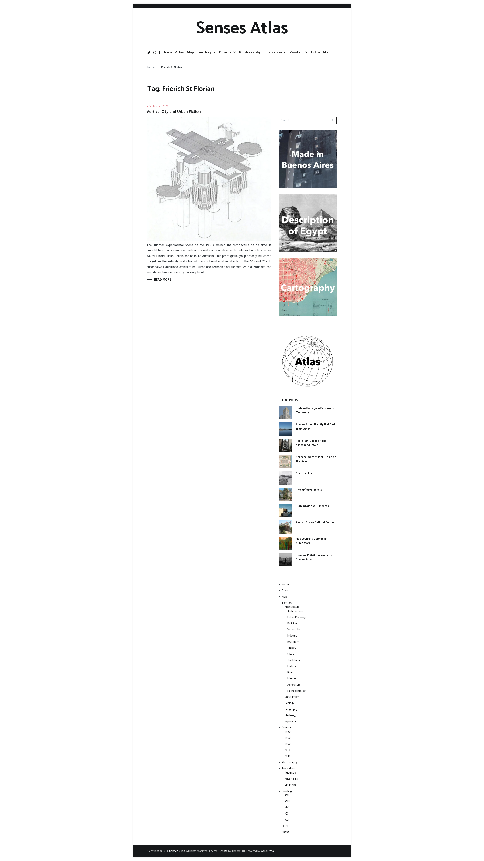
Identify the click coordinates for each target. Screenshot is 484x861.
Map (190, 52)
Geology (289, 703)
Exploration (291, 721)
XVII (287, 795)
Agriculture (294, 684)
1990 (288, 743)
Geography (291, 709)
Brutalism (293, 641)
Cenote (223, 850)
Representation (296, 690)
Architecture (292, 606)
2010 (288, 756)
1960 (288, 731)
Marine (291, 678)
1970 (288, 737)
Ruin (290, 672)
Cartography (292, 696)
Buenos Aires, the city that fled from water (315, 426)
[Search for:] (308, 120)
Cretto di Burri (305, 473)
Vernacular (293, 629)
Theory (291, 647)
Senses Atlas (242, 29)
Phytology (291, 715)
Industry (292, 635)
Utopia (291, 654)
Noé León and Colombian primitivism (311, 540)
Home (167, 52)
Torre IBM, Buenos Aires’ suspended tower (311, 442)
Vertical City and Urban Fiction (174, 112)
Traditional (293, 660)
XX (286, 813)
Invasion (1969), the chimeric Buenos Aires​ (314, 557)
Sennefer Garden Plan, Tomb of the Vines (316, 459)
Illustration (273, 52)
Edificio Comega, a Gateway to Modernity (315, 410)
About (328, 52)
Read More (162, 279)
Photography (250, 52)
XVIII (287, 801)
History (291, 666)
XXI (287, 819)
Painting (296, 52)
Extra (315, 52)
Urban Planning (296, 617)
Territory (204, 52)
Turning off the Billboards (312, 505)
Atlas (179, 52)
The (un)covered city (309, 489)
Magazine (290, 784)
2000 (288, 750)
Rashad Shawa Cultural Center (315, 522)
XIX (287, 807)
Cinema (225, 52)
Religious (292, 623)
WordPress (267, 850)
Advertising (291, 778)
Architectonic (295, 611)
